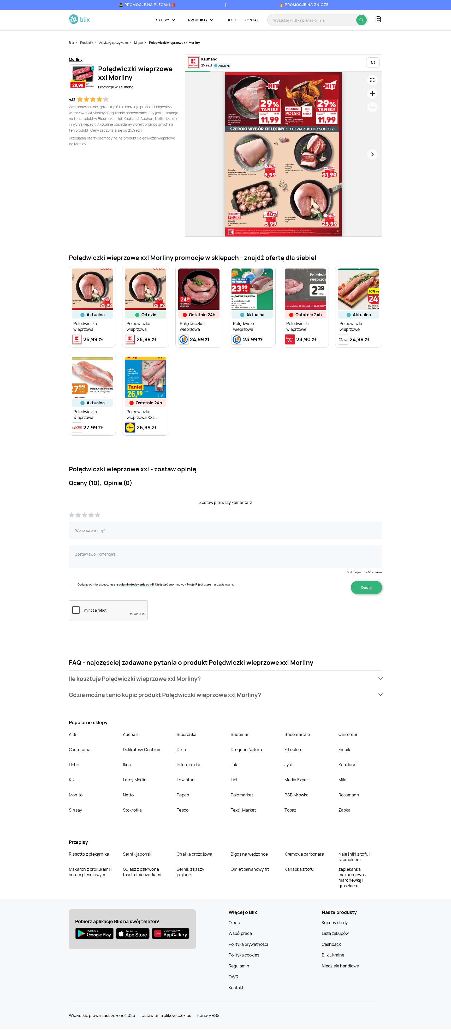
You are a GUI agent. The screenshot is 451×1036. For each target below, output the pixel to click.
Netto (128, 795)
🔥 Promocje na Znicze (304, 4)
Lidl (234, 780)
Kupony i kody (335, 922)
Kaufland (348, 764)
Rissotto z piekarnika (89, 854)
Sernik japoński (138, 854)
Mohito (75, 795)
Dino (181, 749)
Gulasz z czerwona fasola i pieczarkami (142, 871)
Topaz (290, 810)
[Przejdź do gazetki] (372, 80)
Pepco (183, 795)
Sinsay (75, 810)
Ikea (127, 764)
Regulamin (239, 966)
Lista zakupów (335, 933)
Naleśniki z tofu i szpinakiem (355, 856)
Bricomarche (297, 734)
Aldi (72, 734)
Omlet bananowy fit (250, 869)
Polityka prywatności (248, 944)
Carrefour (348, 734)
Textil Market (243, 810)
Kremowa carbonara (304, 854)
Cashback (331, 944)
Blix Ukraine (333, 955)
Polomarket (242, 795)
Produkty (86, 42)
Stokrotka (132, 810)
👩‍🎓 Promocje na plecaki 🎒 (147, 4)
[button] (225, 679)
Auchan (130, 734)
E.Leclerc (293, 749)
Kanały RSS (208, 1015)
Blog (231, 19)
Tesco (182, 810)
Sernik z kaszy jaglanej (190, 871)
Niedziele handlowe (340, 966)
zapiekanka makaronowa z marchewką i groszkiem (353, 877)
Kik (72, 780)
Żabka (345, 810)
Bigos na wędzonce (249, 854)
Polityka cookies (244, 955)
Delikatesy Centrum (142, 749)
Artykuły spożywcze (113, 42)
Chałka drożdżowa (194, 854)
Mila (343, 780)
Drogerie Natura (246, 749)
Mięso (138, 42)
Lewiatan (186, 780)
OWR (233, 977)
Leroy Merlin (135, 780)
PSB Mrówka (296, 795)
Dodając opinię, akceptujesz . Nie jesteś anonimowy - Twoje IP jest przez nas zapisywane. (156, 584)
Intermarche (189, 764)
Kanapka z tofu (299, 869)
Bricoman (240, 734)
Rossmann (349, 795)
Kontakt (253, 19)
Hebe (74, 764)
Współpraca (240, 933)
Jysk (288, 764)
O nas (234, 922)
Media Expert (297, 780)
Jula (235, 764)
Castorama (80, 749)
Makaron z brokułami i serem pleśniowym (90, 871)
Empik (344, 749)
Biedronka (187, 734)
